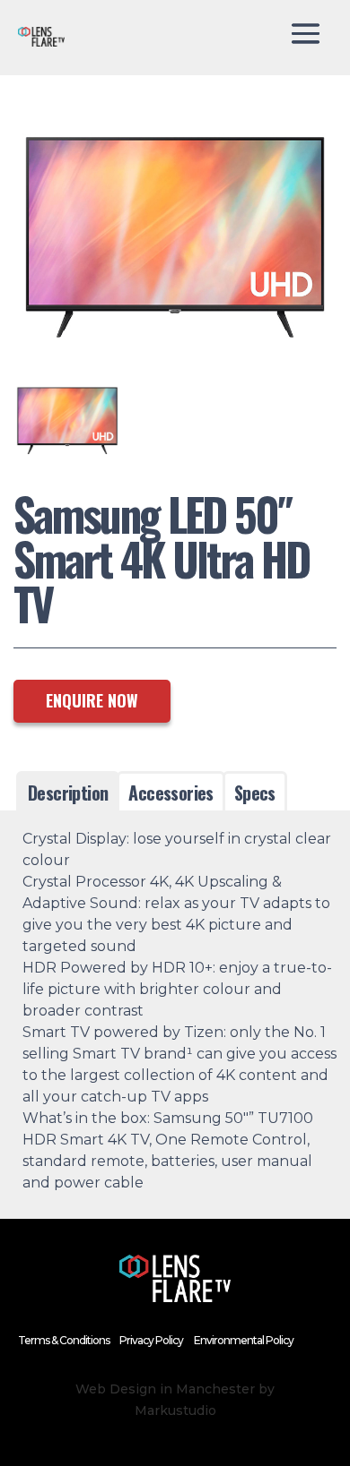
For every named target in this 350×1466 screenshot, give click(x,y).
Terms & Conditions (63, 1340)
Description (68, 792)
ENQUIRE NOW (92, 700)
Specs (255, 792)
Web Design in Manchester (165, 1389)
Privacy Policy (151, 1340)
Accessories (170, 792)
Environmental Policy (243, 1340)
